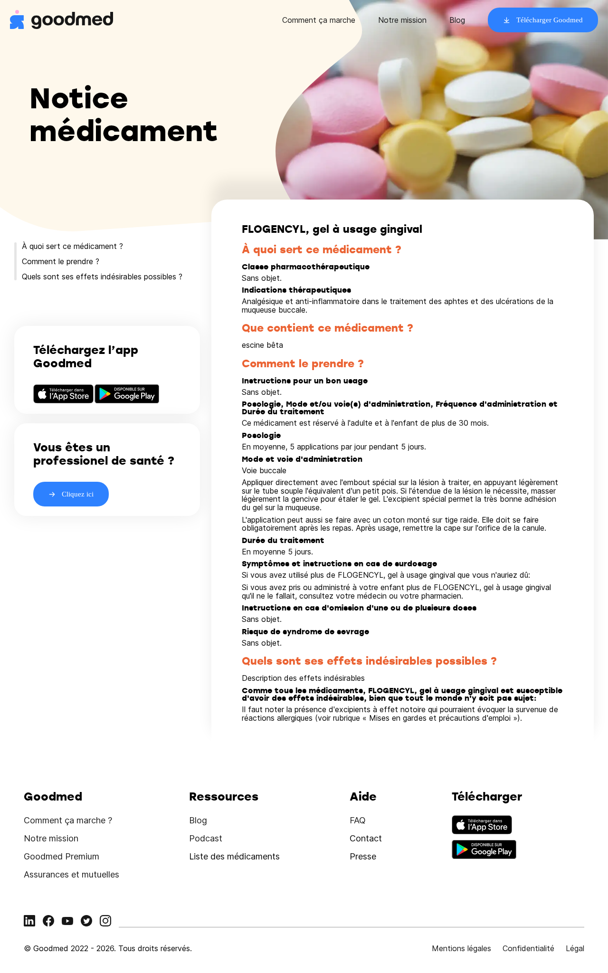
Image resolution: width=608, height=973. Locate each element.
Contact (366, 838)
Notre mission (402, 20)
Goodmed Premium (61, 856)
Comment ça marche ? (68, 820)
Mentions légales (461, 948)
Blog (457, 20)
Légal (575, 948)
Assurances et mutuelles (71, 874)
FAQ (358, 820)
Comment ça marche (318, 20)
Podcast (205, 838)
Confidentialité (528, 948)
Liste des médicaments (234, 856)
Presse (363, 856)
